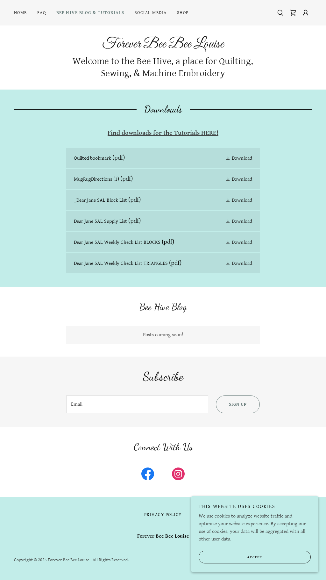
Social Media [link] (151, 12)
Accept (254, 557)
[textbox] (137, 404)
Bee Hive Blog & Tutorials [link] (90, 12)
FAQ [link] (41, 12)
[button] (305, 12)
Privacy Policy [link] (163, 514)
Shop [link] (183, 12)
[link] (293, 12)
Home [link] (20, 12)
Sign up (238, 404)
